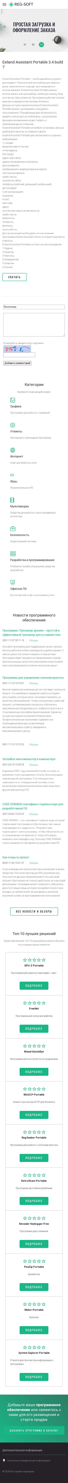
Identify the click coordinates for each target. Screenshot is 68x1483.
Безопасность (19, 535)
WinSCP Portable (34, 1094)
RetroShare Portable (34, 1180)
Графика (15, 406)
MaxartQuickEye (34, 1051)
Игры (13, 481)
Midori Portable (34, 1309)
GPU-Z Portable (34, 965)
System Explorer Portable (34, 1352)
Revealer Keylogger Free (34, 1223)
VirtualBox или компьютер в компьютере (29, 759)
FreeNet (34, 1008)
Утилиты (16, 431)
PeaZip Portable (34, 1266)
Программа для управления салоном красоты (33, 677)
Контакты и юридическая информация (28, 1460)
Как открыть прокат (15, 857)
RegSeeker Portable (34, 1137)
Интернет (16, 456)
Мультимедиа (19, 506)
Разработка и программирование (32, 560)
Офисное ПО (18, 588)
